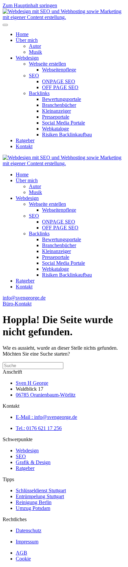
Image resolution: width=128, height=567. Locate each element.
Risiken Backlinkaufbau (67, 134)
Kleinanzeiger (56, 111)
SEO (34, 75)
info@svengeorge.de (24, 298)
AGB (21, 553)
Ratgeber (25, 140)
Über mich (27, 40)
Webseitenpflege (59, 69)
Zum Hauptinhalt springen (30, 5)
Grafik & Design (33, 462)
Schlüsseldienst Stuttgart (41, 490)
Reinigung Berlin (34, 502)
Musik (35, 52)
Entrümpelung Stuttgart (40, 496)
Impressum (27, 541)
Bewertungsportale (61, 99)
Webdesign (27, 58)
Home (22, 34)
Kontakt (24, 146)
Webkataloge (55, 128)
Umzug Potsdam (33, 508)
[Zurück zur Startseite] (64, 17)
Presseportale (55, 117)
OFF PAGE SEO (60, 87)
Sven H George (32, 383)
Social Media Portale (63, 123)
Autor (35, 46)
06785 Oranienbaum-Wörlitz (45, 395)
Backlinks (39, 93)
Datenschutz (28, 530)
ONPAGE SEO (58, 81)
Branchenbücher (59, 105)
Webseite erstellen (47, 64)
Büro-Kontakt (17, 303)
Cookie (23, 558)
